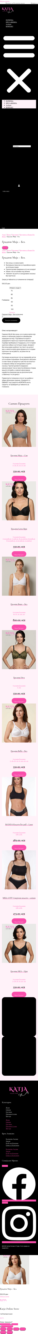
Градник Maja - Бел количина (12, 314)
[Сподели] (16, 1329)
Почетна (9, 20)
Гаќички (8, 1110)
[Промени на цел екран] (10, 1329)
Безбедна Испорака (12, 1143)
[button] (19, 63)
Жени (9, 235)
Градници (15, 235)
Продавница (11, 22)
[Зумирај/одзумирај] (3, 1329)
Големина (5, 300)
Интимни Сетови (11, 1114)
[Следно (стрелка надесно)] (10, 1332)
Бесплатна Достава (12, 1139)
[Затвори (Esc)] (23, 1329)
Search (9, 146)
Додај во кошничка (11, 320)
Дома (3, 235)
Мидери (8, 1116)
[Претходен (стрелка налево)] (3, 1332)
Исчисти (12, 312)
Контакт (9, 26)
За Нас (8, 24)
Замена (8, 1141)
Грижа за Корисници (12, 1145)
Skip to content (4, 1)
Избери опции (4, 1296)
